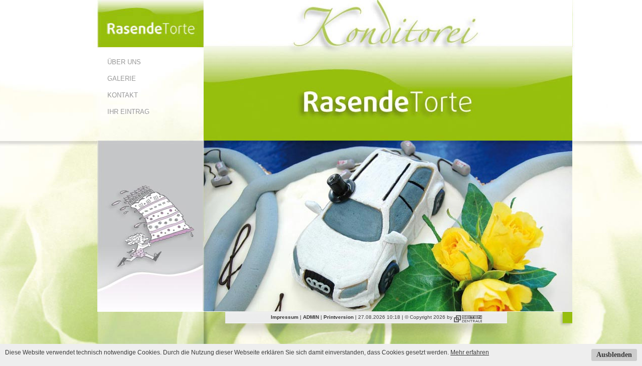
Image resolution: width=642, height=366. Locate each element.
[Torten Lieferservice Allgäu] (150, 45)
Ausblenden (614, 354)
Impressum (284, 317)
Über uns (124, 62)
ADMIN (311, 317)
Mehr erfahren (469, 352)
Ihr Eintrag (128, 111)
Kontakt (122, 95)
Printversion (339, 317)
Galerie (121, 78)
